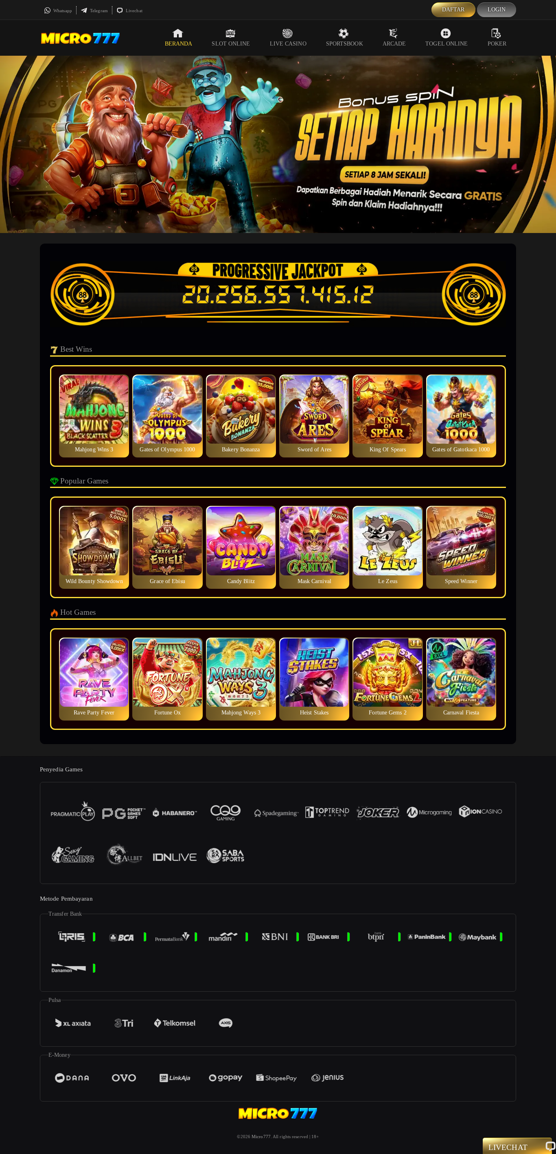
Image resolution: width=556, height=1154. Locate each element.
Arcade (394, 44)
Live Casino (288, 44)
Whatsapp (62, 10)
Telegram (98, 10)
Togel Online (446, 44)
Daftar (453, 10)
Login (497, 10)
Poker (497, 44)
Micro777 (261, 1136)
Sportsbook (344, 44)
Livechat (133, 10)
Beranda (179, 44)
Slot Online (231, 44)
